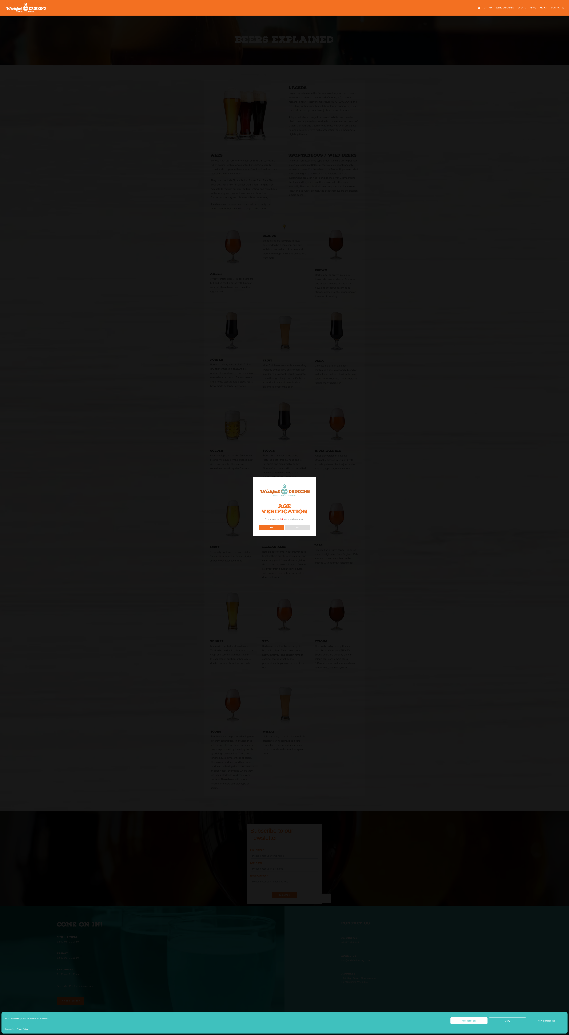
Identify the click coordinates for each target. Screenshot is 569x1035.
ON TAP (488, 8)
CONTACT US (557, 8)
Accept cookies (469, 1020)
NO (297, 527)
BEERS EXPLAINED (505, 8)
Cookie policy (9, 1029)
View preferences (546, 1020)
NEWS (533, 8)
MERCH (543, 8)
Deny (507, 1020)
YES (271, 527)
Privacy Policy (22, 1029)
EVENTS (522, 8)
